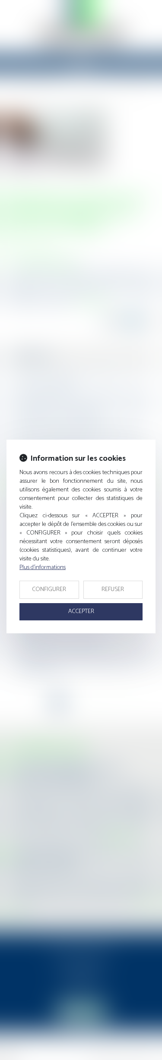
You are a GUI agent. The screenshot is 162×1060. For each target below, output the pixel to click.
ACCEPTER (81, 611)
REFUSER (113, 589)
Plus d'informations (42, 567)
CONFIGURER (49, 589)
